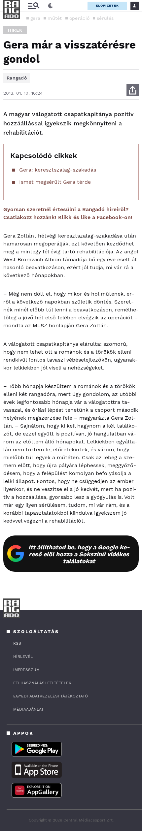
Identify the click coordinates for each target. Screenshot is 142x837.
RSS (17, 643)
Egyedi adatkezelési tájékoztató (50, 696)
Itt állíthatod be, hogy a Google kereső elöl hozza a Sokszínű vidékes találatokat (79, 554)
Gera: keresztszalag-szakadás (57, 170)
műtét (55, 18)
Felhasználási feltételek (42, 683)
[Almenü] (34, 6)
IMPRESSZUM (26, 669)
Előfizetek (107, 5)
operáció (79, 18)
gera (35, 18)
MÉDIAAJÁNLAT (28, 709)
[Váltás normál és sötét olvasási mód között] (50, 6)
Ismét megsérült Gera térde (55, 182)
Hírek (15, 30)
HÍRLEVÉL (23, 656)
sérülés (105, 18)
